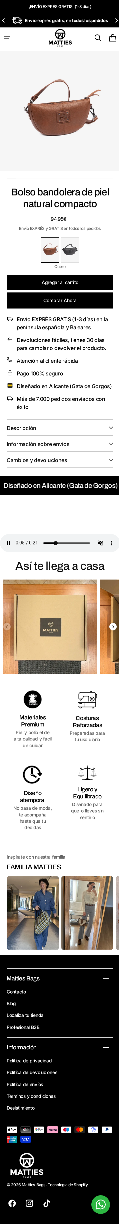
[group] (48, 628)
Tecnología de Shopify (68, 1184)
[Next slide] (111, 20)
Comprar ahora (57, 295)
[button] (7, 37)
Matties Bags (34, 1184)
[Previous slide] (3, 20)
